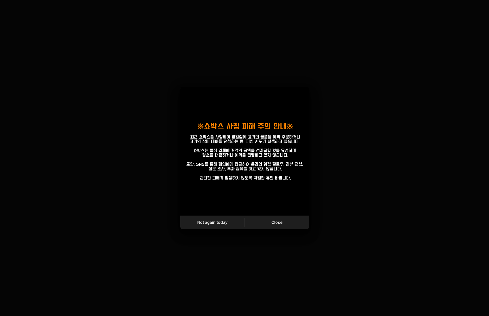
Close (276, 222)
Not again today (212, 222)
